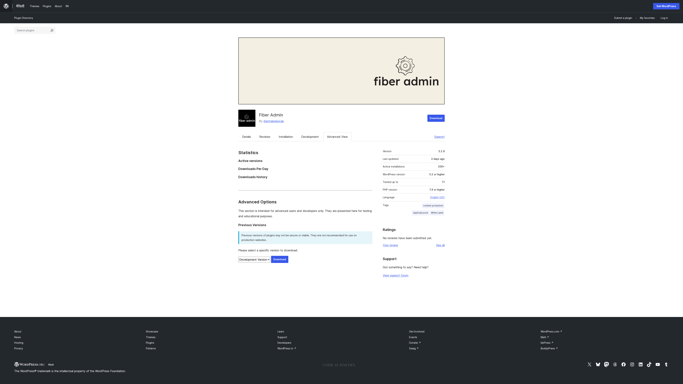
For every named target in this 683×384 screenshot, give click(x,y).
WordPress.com (551, 331)
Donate (415, 342)
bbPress (547, 342)
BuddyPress (549, 348)
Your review (390, 245)
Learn (280, 331)
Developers (284, 342)
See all (440, 245)
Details (246, 136)
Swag (414, 348)
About (17, 331)
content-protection (433, 205)
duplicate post (420, 212)
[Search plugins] (51, 30)
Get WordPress (666, 6)
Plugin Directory (23, 17)
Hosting (18, 342)
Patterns (151, 348)
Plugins (150, 342)
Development (310, 136)
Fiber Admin (271, 115)
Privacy (18, 348)
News (17, 337)
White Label (437, 212)
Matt (545, 337)
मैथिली (51, 364)
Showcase (152, 331)
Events (413, 337)
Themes (150, 337)
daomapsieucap (273, 121)
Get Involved (416, 331)
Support (439, 136)
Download (436, 118)
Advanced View (337, 136)
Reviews (264, 136)
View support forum (395, 275)
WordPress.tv (286, 348)
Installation (286, 136)
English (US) (437, 197)
